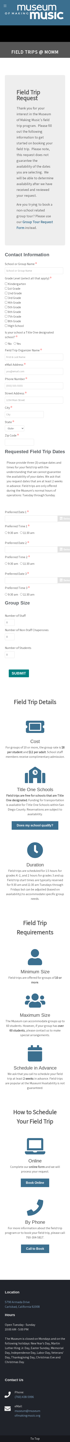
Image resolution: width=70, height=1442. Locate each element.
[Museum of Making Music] (35, 22)
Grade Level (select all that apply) (27, 278)
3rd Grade (14, 298)
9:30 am (13, 533)
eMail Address (14, 365)
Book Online (35, 1182)
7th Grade (14, 316)
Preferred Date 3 (16, 574)
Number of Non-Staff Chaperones (27, 630)
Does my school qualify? (35, 825)
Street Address (15, 393)
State (8, 422)
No (10, 344)
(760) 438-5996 (24, 1397)
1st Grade (14, 289)
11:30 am (28, 533)
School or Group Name (20, 264)
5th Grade (14, 307)
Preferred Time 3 (16, 588)
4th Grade (14, 303)
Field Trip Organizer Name (22, 350)
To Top (35, 1439)
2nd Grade (15, 293)
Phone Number (15, 379)
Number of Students (18, 648)
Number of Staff (15, 616)
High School (16, 326)
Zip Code (11, 435)
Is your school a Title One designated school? (29, 334)
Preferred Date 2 (16, 543)
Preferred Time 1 (16, 526)
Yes (19, 344)
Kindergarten (17, 284)
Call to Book (35, 1248)
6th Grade (14, 312)
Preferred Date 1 (16, 512)
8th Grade (14, 321)
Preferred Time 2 (16, 557)
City (7, 408)
